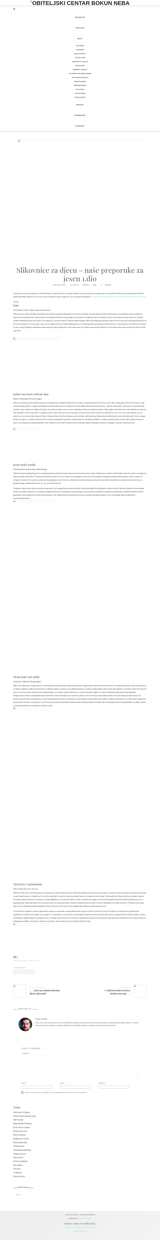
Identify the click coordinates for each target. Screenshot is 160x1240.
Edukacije (80, 17)
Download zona (20, 1131)
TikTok (84, 1231)
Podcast (80, 28)
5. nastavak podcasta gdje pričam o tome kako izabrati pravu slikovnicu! (118, 297)
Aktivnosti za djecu (80, 77)
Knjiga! (80, 105)
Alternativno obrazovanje (80, 73)
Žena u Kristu (19, 1176)
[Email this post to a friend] (32, 971)
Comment (25, 1053)
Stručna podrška (20, 1161)
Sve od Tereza (80, 97)
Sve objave (80, 46)
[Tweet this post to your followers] (21, 971)
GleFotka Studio (85, 1218)
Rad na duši (80, 65)
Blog (80, 38)
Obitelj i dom (80, 57)
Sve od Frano (80, 93)
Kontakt (80, 126)
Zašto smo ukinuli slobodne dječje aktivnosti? (46, 991)
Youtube (76, 1231)
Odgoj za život (80, 54)
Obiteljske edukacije (22, 1150)
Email (62, 1083)
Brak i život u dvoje (80, 61)
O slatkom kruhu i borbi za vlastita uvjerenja (113, 991)
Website (102, 1083)
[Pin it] (26, 971)
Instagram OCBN (88, 1227)
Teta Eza (17, 1169)
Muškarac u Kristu (80, 69)
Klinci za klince (80, 81)
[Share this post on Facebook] (15, 971)
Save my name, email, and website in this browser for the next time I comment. (56, 1092)
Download (80, 115)
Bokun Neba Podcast (22, 1123)
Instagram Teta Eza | (73, 1227)
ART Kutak (80, 89)
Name (24, 1083)
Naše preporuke (80, 85)
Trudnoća (80, 50)
